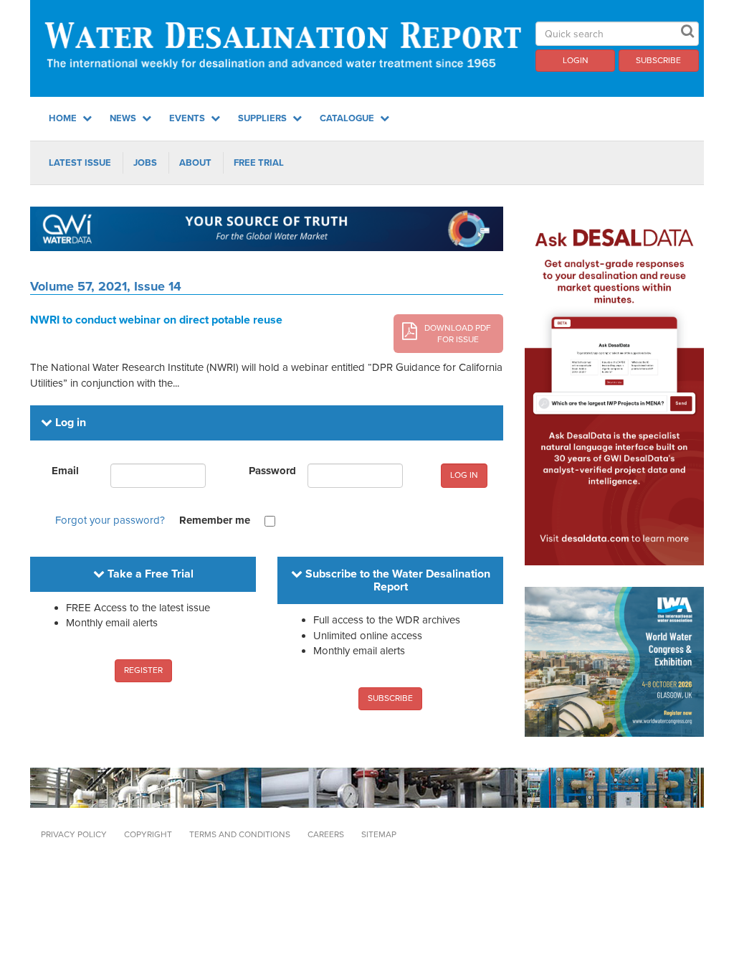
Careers (326, 834)
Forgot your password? (110, 520)
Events (188, 118)
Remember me (214, 520)
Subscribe (658, 60)
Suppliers (263, 118)
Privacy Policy (74, 834)
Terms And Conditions (239, 834)
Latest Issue (80, 163)
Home (64, 118)
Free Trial (259, 163)
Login (575, 60)
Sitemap (378, 834)
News (124, 118)
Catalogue (348, 118)
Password (272, 470)
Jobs (145, 163)
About (195, 163)
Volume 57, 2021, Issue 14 (105, 286)
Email (65, 470)
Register (143, 670)
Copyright (148, 834)
